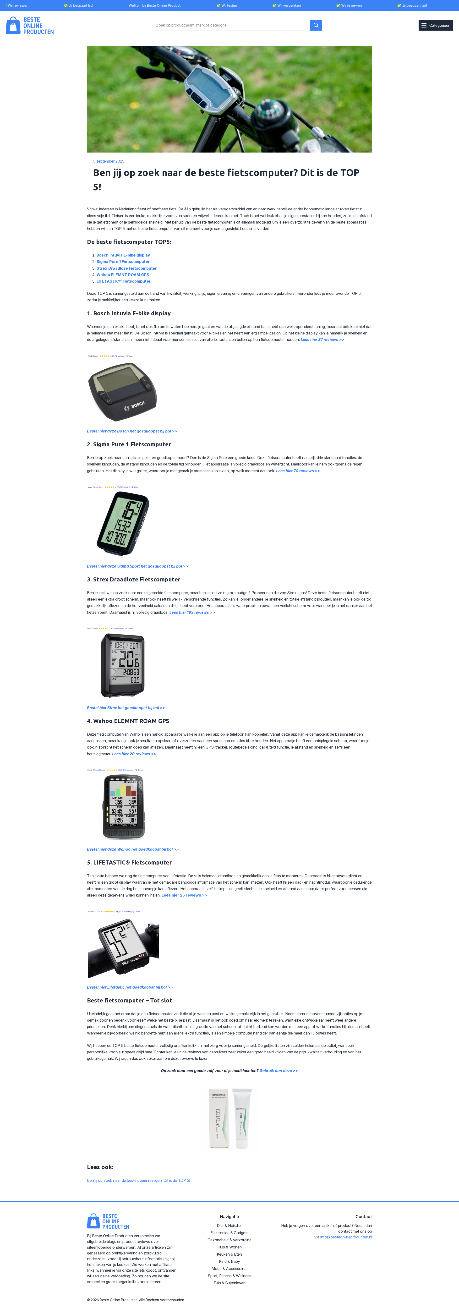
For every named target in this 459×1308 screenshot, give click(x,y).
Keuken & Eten (229, 1254)
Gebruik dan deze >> (279, 1070)
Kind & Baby (229, 1261)
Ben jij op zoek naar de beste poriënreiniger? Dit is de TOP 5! (138, 1180)
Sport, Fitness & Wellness (229, 1275)
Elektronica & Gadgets (229, 1232)
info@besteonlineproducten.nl (346, 1237)
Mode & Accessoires (229, 1268)
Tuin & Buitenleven (229, 1283)
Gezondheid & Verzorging (229, 1239)
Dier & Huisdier (229, 1225)
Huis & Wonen (229, 1247)
